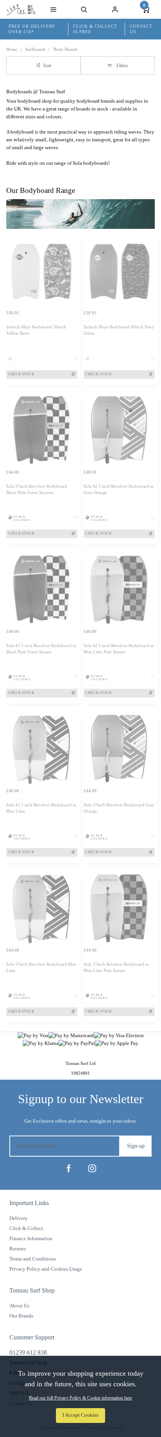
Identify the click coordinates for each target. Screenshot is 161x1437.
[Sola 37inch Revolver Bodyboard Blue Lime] (41, 907)
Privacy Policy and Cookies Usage (45, 1269)
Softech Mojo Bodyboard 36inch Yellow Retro (36, 330)
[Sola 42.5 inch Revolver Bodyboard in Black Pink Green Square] (41, 589)
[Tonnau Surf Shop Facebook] (68, 1168)
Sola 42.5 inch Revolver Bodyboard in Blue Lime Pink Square (119, 649)
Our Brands (21, 1316)
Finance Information (30, 1238)
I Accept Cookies (80, 1415)
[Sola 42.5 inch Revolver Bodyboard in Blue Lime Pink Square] (119, 589)
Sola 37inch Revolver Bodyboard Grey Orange (119, 808)
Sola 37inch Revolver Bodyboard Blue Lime (41, 967)
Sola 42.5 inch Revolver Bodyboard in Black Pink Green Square (41, 649)
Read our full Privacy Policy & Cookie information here (80, 1398)
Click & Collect (26, 1228)
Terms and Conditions (32, 1259)
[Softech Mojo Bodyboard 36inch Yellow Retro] (41, 270)
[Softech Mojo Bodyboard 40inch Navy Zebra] (119, 270)
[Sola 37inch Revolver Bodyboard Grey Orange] (119, 748)
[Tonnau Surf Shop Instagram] (92, 1168)
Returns (17, 1249)
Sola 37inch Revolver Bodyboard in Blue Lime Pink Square (116, 967)
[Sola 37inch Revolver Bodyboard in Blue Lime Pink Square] (119, 907)
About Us (19, 1306)
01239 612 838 (28, 1352)
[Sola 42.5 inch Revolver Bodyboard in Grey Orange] (119, 429)
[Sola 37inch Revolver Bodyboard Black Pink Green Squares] (41, 429)
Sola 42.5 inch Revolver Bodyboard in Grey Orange (119, 489)
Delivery (18, 1218)
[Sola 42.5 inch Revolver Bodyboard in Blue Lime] (41, 748)
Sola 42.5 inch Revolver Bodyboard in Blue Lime (41, 808)
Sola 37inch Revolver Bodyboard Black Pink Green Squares (36, 489)
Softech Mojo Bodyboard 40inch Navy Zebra (119, 330)
